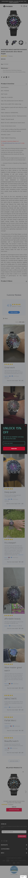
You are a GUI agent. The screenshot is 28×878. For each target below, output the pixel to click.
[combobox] (23, 876)
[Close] (25, 425)
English (22, 876)
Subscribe (14, 448)
